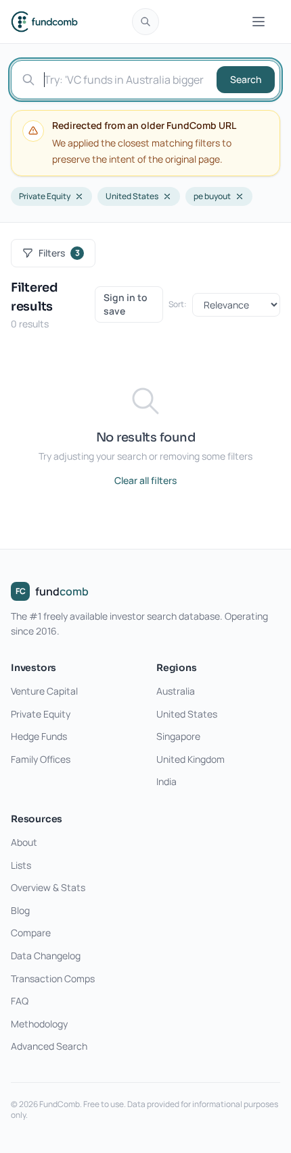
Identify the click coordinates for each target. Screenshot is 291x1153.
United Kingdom (190, 759)
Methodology (39, 1023)
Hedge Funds (39, 736)
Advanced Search (49, 1046)
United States (132, 196)
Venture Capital (44, 691)
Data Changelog (46, 955)
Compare (31, 932)
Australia (175, 691)
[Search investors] (145, 21)
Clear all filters (145, 480)
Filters (59, 252)
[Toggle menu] (258, 21)
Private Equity (44, 196)
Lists (21, 865)
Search (245, 79)
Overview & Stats (48, 887)
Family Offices (40, 759)
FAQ (19, 1000)
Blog (20, 910)
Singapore (178, 736)
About (24, 842)
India (166, 781)
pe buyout (212, 196)
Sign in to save (126, 304)
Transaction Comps (53, 978)
